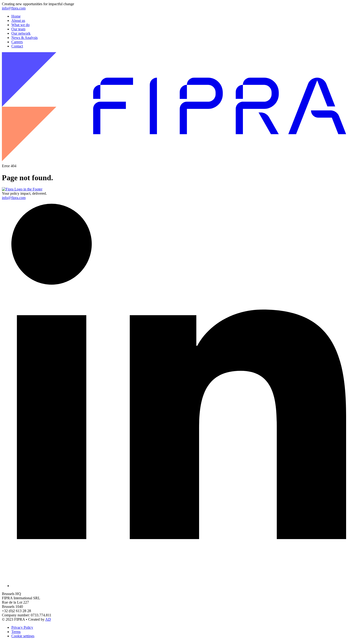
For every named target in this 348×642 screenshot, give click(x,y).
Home (16, 16)
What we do (20, 25)
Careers (17, 42)
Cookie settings (22, 636)
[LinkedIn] (178, 586)
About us (18, 20)
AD (48, 619)
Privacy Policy (22, 627)
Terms (16, 632)
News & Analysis (24, 38)
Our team (18, 29)
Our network (21, 33)
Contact (17, 46)
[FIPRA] (174, 162)
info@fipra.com (14, 8)
